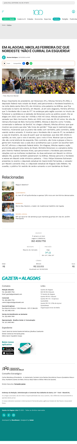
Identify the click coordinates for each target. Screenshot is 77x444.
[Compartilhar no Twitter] (27, 63)
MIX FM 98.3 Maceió (47, 292)
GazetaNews (45, 305)
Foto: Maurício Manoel (10, 96)
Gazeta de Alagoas (47, 290)
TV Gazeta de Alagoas (48, 294)
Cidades (30, 19)
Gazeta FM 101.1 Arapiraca (50, 299)
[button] (73, 11)
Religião (65, 19)
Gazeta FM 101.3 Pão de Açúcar (51, 303)
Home (3, 25)
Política (56, 19)
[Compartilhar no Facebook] (23, 63)
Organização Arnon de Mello (50, 308)
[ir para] (25, 348)
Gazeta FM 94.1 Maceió (48, 296)
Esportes (47, 19)
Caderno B (21, 19)
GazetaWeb (44, 301)
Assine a (8, 19)
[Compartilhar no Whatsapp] (31, 63)
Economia (39, 19)
